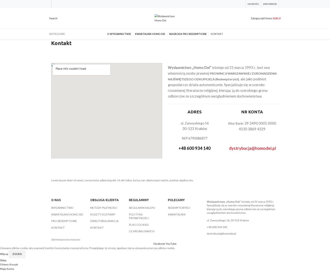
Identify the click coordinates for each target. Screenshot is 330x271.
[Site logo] (165, 18)
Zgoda (17, 254)
